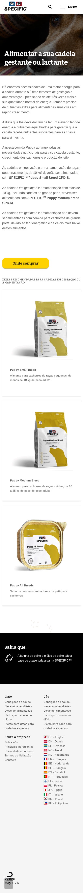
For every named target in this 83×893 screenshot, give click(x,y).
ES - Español (56, 772)
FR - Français (57, 759)
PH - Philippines (58, 803)
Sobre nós (11, 742)
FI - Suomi (55, 781)
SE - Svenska (56, 745)
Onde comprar (25, 263)
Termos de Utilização (18, 755)
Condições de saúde (18, 701)
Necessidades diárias (18, 706)
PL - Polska (55, 785)
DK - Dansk (55, 741)
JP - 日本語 (55, 790)
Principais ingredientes (19, 746)
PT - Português (58, 776)
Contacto (10, 759)
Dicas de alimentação (18, 710)
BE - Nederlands (58, 763)
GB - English (56, 737)
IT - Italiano (55, 794)
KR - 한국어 (55, 798)
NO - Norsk (55, 750)
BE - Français (57, 767)
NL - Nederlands (58, 754)
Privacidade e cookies (18, 751)
